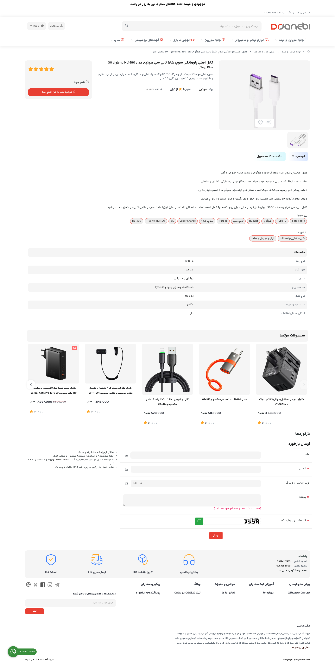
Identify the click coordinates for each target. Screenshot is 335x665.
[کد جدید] (199, 521)
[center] (127, 26)
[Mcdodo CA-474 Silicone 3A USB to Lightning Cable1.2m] (167, 369)
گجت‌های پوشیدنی (147, 40)
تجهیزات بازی (182, 40)
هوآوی (203, 89)
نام (307, 454)
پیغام (302, 497)
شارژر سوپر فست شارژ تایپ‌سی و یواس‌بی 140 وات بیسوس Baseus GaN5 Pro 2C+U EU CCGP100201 (54, 391)
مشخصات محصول (269, 156)
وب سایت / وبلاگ (297, 482)
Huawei (253, 221)
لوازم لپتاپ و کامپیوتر (250, 40)
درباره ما (268, 593)
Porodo (223, 221)
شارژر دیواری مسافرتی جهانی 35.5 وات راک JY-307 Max (281, 401)
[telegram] (57, 585)
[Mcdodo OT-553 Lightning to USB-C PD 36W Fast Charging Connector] (224, 369)
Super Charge (188, 221)
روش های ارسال (299, 584)
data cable (298, 221)
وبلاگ (291, 13)
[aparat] (28, 585)
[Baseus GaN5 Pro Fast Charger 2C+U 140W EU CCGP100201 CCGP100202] (53, 363)
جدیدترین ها (303, 13)
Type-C (281, 221)
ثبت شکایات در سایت (187, 593)
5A (172, 221)
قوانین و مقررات (224, 584)
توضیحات (298, 156)
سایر (117, 40)
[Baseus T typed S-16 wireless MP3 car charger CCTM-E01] (110, 363)
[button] (304, 384)
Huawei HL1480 (156, 221)
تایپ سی (238, 221)
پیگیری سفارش (150, 584)
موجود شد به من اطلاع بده (57, 92)
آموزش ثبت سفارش (261, 584)
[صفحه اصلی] (308, 52)
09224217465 (283, 561)
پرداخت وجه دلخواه (274, 13)
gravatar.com (60, 460)
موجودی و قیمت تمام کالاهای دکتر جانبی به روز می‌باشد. (167, 4)
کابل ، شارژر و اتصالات (264, 52)
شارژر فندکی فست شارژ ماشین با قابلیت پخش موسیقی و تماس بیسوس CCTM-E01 (111, 390)
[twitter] (35, 585)
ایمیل (302, 468)
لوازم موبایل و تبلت (292, 40)
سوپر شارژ (207, 221)
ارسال (216, 535)
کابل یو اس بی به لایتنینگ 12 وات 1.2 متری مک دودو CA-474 (167, 401)
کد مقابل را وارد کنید (292, 520)
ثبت (34, 611)
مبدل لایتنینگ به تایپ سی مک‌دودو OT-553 (224, 399)
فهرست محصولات (299, 593)
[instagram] (50, 585)
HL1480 (136, 221)
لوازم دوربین (213, 40)
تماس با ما (228, 593)
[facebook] (43, 585)
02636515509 (283, 566)
